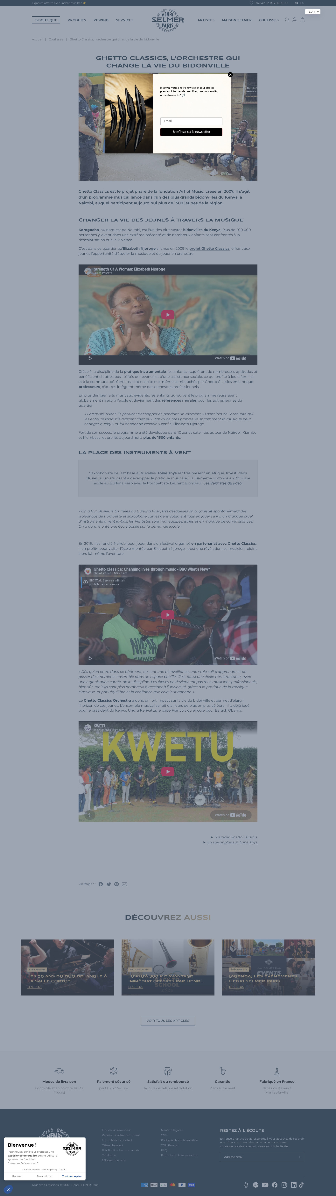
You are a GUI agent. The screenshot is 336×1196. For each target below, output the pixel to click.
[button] (8, 1189)
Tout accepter (72, 1176)
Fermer (17, 1176)
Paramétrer (45, 1176)
